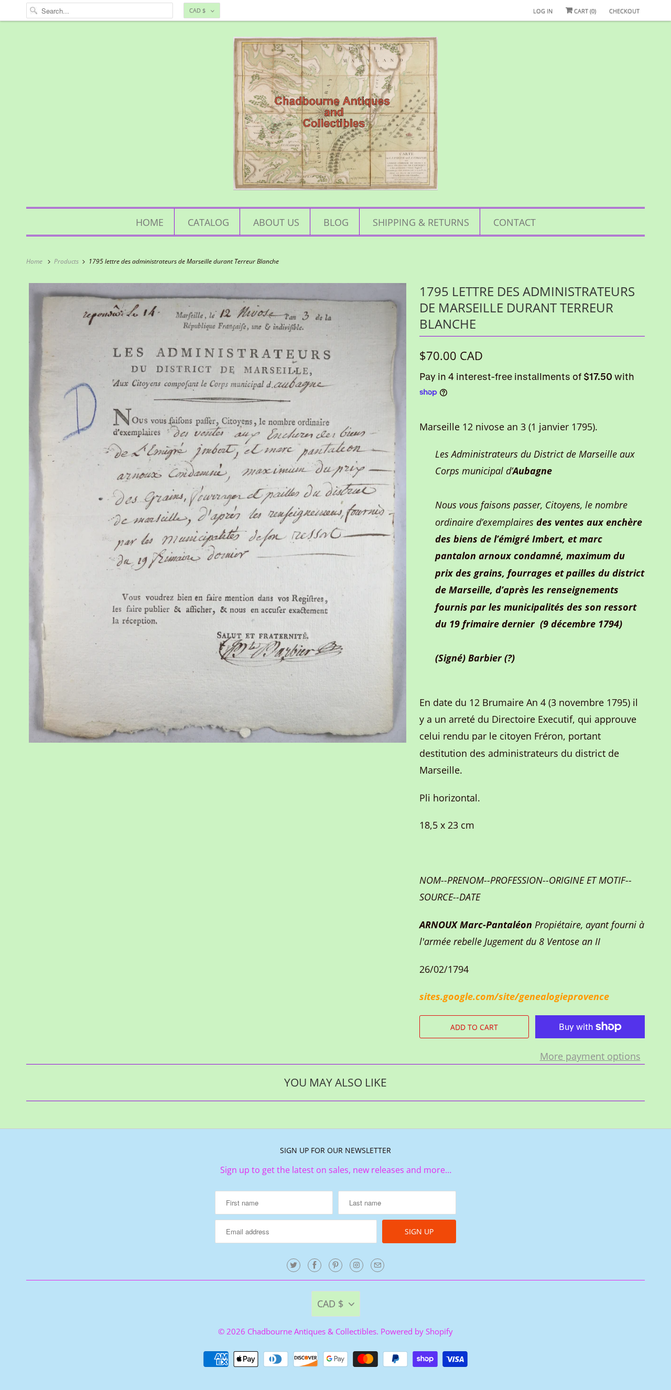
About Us (276, 222)
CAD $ (197, 10)
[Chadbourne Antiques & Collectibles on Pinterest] (335, 1265)
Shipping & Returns (421, 222)
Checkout (624, 11)
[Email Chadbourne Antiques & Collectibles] (377, 1265)
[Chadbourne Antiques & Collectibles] (335, 117)
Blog (336, 222)
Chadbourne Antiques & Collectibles (311, 1331)
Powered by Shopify (417, 1331)
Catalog (208, 222)
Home (150, 222)
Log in (543, 11)
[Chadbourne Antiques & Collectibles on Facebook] (314, 1265)
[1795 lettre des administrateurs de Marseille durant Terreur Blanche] (217, 513)
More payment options (590, 1056)
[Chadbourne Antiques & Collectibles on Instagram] (356, 1265)
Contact (514, 222)
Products (67, 261)
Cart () (584, 11)
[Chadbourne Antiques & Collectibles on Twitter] (293, 1265)
